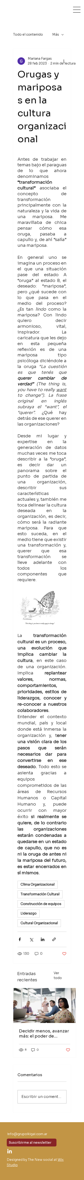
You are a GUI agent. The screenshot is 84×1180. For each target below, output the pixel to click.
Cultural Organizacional (39, 923)
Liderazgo (29, 913)
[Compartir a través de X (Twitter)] (31, 939)
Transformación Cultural (40, 894)
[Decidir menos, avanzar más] (44, 1005)
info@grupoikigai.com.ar (27, 1134)
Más (55, 34)
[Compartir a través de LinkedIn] (42, 939)
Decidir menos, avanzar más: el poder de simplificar (44, 1034)
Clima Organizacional (38, 884)
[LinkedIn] (9, 1151)
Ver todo (58, 975)
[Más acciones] (63, 61)
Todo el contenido (28, 34)
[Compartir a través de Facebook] (20, 939)
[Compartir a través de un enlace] (54, 939)
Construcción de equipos (41, 904)
